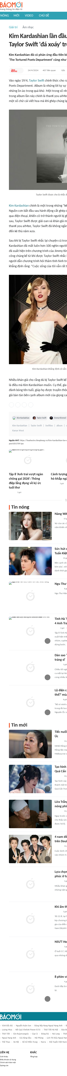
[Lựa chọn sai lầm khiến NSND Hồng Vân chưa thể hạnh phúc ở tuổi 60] (30, 884)
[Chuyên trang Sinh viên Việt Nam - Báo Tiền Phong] (58, 558)
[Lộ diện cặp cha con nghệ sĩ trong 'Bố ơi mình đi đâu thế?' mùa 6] (30, 702)
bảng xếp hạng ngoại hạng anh (48, 1026)
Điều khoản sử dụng (8, 1060)
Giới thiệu (4, 1057)
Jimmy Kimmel (60, 418)
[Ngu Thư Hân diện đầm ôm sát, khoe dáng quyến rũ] (30, 596)
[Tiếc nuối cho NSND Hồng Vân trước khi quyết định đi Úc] (30, 744)
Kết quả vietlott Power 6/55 (28, 1030)
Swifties (49, 426)
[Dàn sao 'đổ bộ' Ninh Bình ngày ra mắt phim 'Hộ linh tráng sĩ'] (30, 667)
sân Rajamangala (21, 1034)
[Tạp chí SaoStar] (58, 589)
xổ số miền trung (30, 1042)
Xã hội (16, 1042)
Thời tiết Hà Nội (51, 1030)
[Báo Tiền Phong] (54, 484)
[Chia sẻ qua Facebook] (11, 404)
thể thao (6, 1042)
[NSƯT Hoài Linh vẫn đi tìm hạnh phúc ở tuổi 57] (30, 954)
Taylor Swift (36, 80)
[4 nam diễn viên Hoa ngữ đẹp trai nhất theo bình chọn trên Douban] (30, 849)
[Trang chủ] (11, 6)
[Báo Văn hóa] (12, 493)
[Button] (20, 70)
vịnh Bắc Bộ (7, 1026)
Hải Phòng (39, 1038)
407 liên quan (49, 70)
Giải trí (13, 27)
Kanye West (18, 431)
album (59, 426)
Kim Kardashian (19, 205)
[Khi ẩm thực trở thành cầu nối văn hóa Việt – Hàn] (30, 919)
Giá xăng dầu (25, 1038)
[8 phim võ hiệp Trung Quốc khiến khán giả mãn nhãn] (30, 989)
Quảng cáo (4, 1066)
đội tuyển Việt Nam (58, 1042)
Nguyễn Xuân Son (23, 1026)
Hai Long (56, 1034)
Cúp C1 (35, 1034)
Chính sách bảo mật (8, 1063)
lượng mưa (7, 1030)
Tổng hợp (34, 1057)
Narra (43, 1042)
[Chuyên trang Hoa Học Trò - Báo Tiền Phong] (14, 70)
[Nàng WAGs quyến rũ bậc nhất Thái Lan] (30, 526)
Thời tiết (6, 1034)
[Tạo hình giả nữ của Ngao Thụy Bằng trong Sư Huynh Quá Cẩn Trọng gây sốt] (30, 779)
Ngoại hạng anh (9, 1038)
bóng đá (45, 1034)
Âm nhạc (28, 27)
